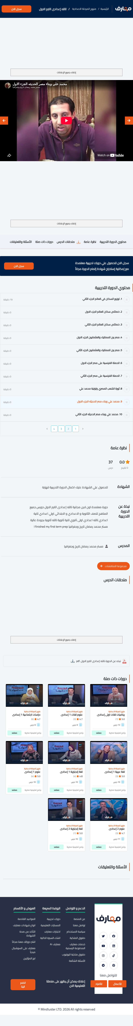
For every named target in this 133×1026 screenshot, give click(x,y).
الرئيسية (105, 8)
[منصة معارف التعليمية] (123, 9)
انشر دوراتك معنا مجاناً (23, 942)
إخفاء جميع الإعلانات (66, 72)
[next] (4, 121)
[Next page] (47, 429)
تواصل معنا (79, 925)
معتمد (99, 733)
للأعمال (117, 983)
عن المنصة (79, 919)
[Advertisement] (66, 44)
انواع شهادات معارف (24, 925)
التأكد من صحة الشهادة (27, 933)
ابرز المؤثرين (29, 958)
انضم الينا (23, 984)
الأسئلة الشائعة (77, 961)
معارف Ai (55, 944)
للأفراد (98, 983)
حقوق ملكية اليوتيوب (73, 954)
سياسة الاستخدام (76, 931)
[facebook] (114, 936)
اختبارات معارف (52, 931)
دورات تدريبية (53, 919)
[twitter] (103, 936)
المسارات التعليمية (50, 925)
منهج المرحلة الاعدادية (84, 8)
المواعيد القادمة (26, 919)
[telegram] (103, 965)
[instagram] (103, 956)
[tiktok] (114, 956)
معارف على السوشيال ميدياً (23, 950)
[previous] (129, 121)
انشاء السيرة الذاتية (50, 938)
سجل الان (16, 8)
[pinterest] (114, 965)
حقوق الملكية (77, 938)
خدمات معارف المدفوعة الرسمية (75, 946)
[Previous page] (83, 429)
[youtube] (103, 946)
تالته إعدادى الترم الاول (52, 9)
